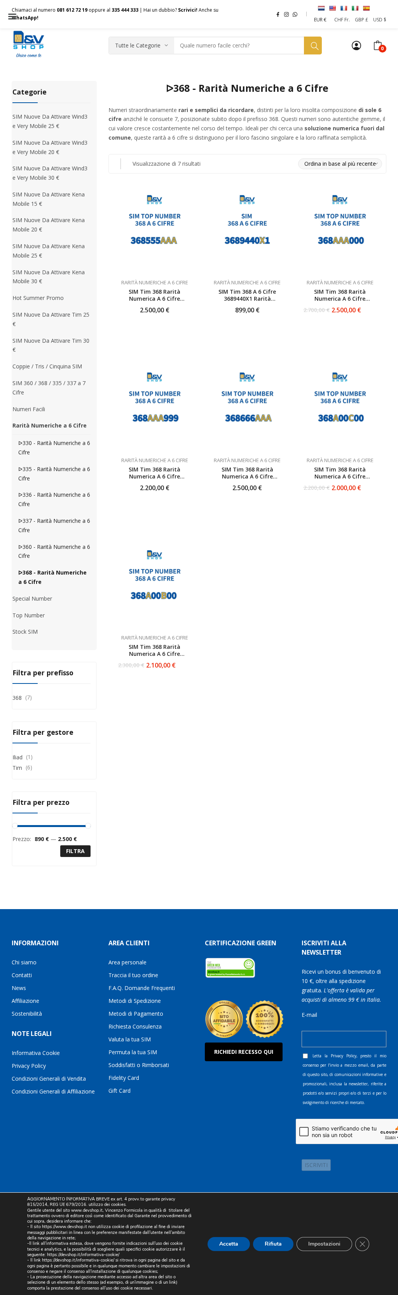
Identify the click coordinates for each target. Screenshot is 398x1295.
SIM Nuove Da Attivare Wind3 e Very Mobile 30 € (49, 173)
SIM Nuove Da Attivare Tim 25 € (50, 319)
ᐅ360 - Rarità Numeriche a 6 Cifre (54, 551)
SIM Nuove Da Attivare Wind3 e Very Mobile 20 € (49, 147)
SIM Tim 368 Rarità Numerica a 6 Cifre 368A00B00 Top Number (154, 653)
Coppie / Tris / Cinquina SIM (47, 366)
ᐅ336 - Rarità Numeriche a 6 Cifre (54, 499)
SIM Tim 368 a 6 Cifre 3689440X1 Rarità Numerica (247, 298)
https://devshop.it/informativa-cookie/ (83, 1255)
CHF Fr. (342, 19)
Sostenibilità (27, 1013)
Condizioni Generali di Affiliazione (53, 1091)
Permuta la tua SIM (132, 1052)
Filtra (75, 851)
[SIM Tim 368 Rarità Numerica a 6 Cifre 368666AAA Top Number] (247, 408)
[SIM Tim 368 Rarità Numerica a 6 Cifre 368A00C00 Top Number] (340, 408)
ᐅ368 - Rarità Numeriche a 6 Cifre (52, 577)
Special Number (32, 598)
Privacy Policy (29, 1065)
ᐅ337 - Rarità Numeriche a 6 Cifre (54, 525)
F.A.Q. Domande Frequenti (141, 988)
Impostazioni (324, 1243)
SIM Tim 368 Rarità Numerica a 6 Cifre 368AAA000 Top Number (340, 298)
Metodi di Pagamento (135, 1013)
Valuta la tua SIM (129, 1039)
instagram (286, 14)
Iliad (17, 757)
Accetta (228, 1243)
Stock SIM (25, 631)
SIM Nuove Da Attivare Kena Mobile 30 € (48, 276)
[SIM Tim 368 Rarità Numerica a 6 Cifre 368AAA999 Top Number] (155, 408)
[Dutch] (321, 8)
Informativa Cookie (36, 1053)
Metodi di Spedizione (134, 1000)
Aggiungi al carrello (191, 305)
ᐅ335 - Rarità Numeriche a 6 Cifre (54, 473)
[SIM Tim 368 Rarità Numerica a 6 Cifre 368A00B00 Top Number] (155, 586)
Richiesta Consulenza (135, 1026)
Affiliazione (25, 1000)
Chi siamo (24, 962)
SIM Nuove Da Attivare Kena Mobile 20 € (48, 224)
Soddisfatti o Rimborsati (138, 1065)
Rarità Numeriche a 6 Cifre (154, 282)
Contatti (22, 975)
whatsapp (295, 14)
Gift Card (119, 1090)
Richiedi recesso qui (243, 1051)
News (19, 988)
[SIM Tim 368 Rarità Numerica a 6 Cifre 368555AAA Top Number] (155, 231)
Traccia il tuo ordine (133, 975)
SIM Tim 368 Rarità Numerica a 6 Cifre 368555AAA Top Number (154, 298)
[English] (332, 8)
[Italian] (354, 8)
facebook (277, 14)
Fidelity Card (123, 1077)
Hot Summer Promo (38, 297)
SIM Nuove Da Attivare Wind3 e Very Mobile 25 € (49, 121)
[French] (343, 8)
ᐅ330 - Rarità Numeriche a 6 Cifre (54, 447)
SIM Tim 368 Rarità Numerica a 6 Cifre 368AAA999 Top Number (154, 476)
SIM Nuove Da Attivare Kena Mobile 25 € (48, 250)
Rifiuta (273, 1243)
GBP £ (361, 19)
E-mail (309, 1014)
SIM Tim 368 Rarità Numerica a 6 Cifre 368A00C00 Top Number (339, 476)
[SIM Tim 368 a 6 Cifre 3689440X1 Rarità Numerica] (247, 231)
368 (17, 697)
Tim (17, 767)
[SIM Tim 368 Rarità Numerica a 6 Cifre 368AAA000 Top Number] (340, 231)
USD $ (379, 19)
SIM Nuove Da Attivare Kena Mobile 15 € (48, 199)
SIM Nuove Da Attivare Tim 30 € (50, 345)
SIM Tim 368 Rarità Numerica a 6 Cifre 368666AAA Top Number (247, 476)
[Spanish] (366, 8)
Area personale (127, 962)
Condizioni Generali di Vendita (49, 1078)
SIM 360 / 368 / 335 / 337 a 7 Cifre (49, 387)
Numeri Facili (28, 409)
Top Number (28, 615)
